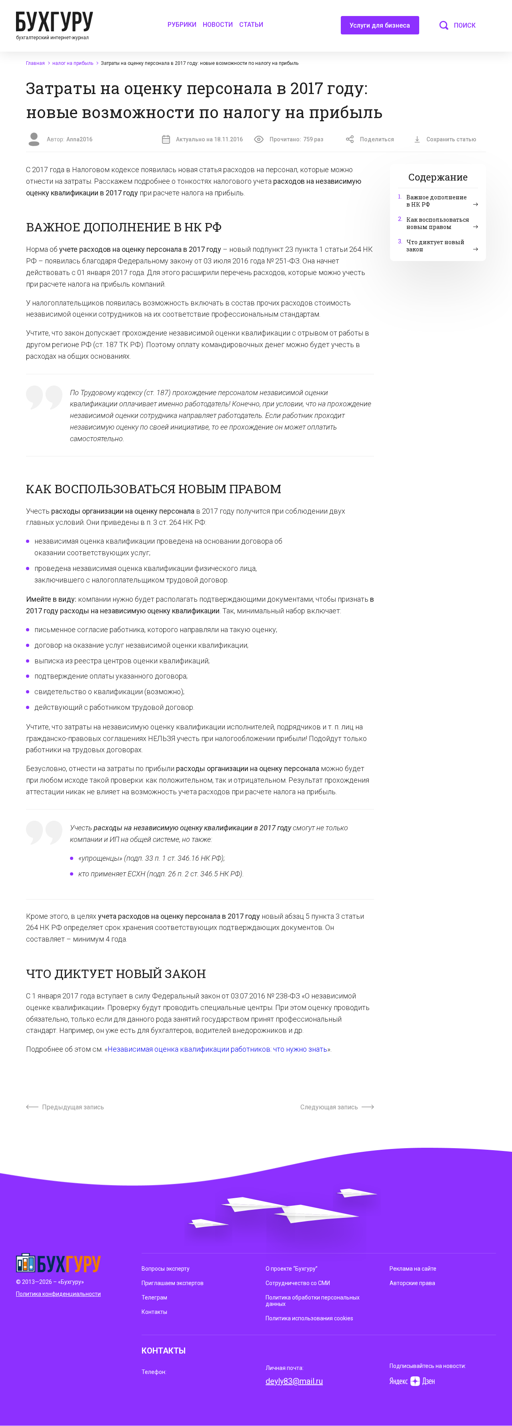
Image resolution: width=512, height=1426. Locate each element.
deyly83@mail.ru (294, 1381)
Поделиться (377, 139)
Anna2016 (79, 139)
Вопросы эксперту (166, 1268)
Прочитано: (296, 139)
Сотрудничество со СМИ (298, 1283)
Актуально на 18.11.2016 (209, 139)
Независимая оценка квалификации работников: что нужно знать (217, 1049)
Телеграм (154, 1297)
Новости (218, 24)
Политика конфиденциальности (58, 1294)
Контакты (154, 1312)
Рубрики (182, 24)
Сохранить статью (451, 139)
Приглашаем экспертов (173, 1283)
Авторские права (412, 1283)
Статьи (251, 24)
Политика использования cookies (309, 1318)
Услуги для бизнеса (380, 25)
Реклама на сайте (413, 1268)
